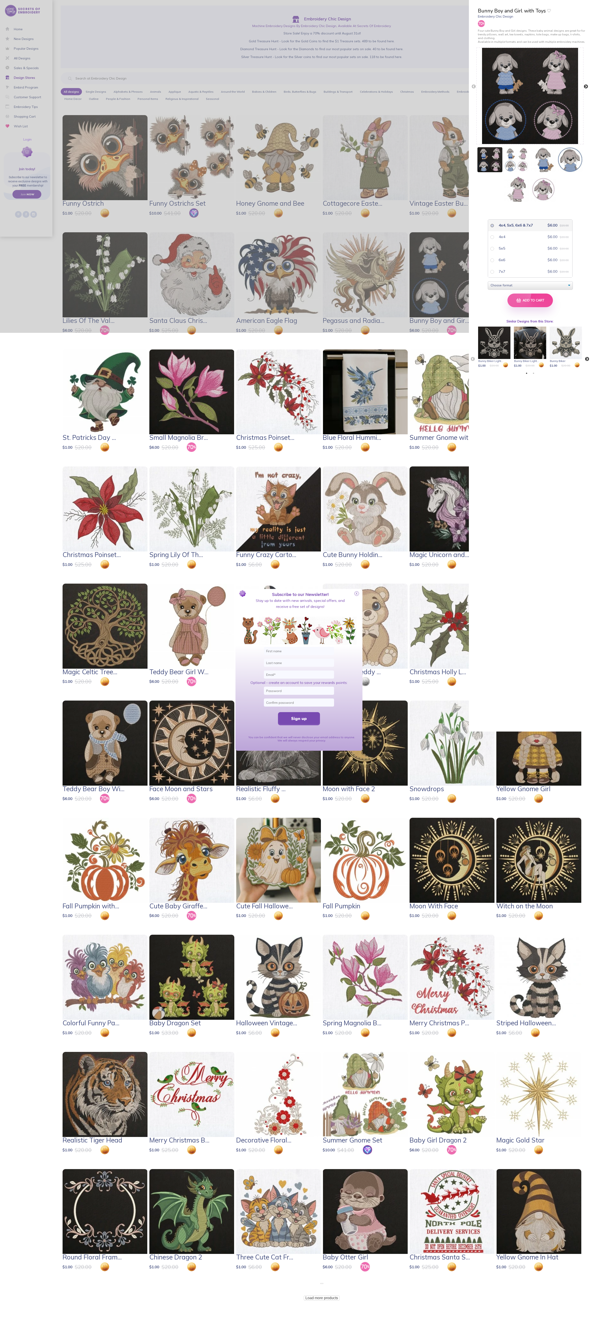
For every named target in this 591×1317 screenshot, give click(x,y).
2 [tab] (533, 373)
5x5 (501, 248)
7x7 (501, 271)
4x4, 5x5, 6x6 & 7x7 (515, 225)
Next (586, 86)
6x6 (501, 260)
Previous (473, 86)
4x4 (501, 237)
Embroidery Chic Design (495, 16)
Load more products (321, 1298)
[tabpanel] (495, 347)
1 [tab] (526, 373)
